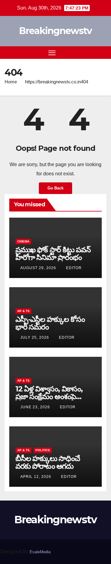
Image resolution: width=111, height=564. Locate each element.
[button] (92, 52)
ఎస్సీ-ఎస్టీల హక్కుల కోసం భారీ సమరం (49, 323)
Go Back (55, 188)
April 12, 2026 (36, 476)
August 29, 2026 (38, 268)
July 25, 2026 (35, 337)
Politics (42, 450)
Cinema (23, 241)
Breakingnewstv (55, 30)
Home (11, 81)
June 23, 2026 (35, 407)
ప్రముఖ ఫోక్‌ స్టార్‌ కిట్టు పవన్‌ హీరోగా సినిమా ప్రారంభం (53, 253)
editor (74, 268)
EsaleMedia (40, 552)
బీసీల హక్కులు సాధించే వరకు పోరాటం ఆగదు (47, 462)
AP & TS (23, 311)
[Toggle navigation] (52, 52)
